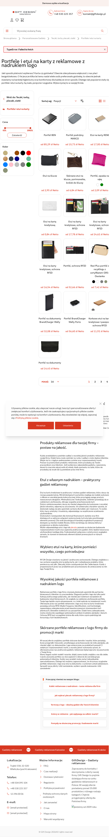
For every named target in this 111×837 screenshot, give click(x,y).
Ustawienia (68, 425)
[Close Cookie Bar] (100, 403)
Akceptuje (40, 425)
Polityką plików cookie (27, 417)
